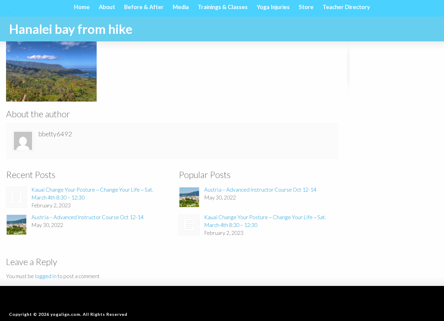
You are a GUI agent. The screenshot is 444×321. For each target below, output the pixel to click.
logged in (45, 276)
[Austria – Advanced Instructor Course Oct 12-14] (16, 224)
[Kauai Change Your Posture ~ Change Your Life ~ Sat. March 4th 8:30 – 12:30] (16, 197)
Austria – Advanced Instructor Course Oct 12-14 (87, 217)
